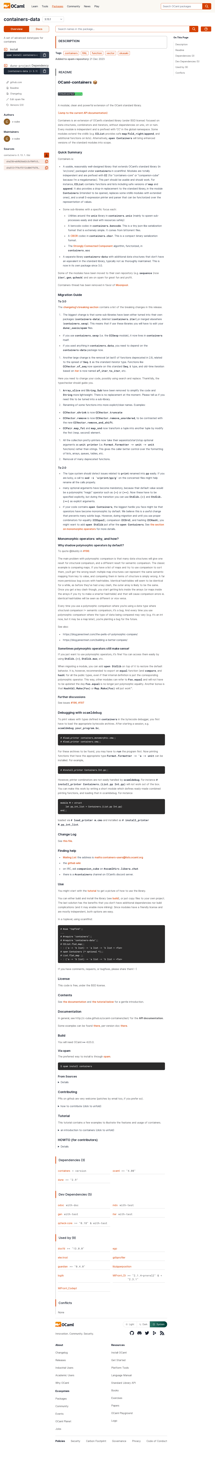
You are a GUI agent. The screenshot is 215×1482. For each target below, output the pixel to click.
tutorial (92, 890)
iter (77, 370)
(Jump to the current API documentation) (83, 112)
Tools (45, 6)
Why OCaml (62, 1382)
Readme (14, 88)
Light (131, 1324)
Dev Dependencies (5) (187, 61)
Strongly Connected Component (93, 246)
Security (75, 1441)
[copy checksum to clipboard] (46, 161)
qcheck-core (65, 1223)
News (87, 6)
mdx (115, 1205)
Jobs (58, 1428)
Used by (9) (181, 67)
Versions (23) (17, 105)
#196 (86, 551)
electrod (63, 1257)
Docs (39, 29)
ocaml (116, 1170)
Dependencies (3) (185, 55)
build (115, 898)
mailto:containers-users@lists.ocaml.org (119, 857)
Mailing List (69, 857)
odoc (61, 1205)
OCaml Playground (122, 1413)
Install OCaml (119, 1352)
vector (111, 53)
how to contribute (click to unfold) (81, 1106)
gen (60, 1214)
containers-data (22, 19)
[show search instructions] (206, 29)
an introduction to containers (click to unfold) (87, 1130)
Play (96, 6)
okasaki (123, 53)
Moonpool (122, 285)
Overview (17, 29)
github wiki (74, 863)
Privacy (136, 1441)
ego (115, 1248)
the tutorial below (103, 1001)
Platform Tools (120, 1367)
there (96, 1025)
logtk (61, 1275)
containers (71, 53)
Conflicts (180, 72)
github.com (16, 82)
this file (67, 841)
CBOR (74, 235)
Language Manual (121, 1375)
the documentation (74, 1001)
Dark (145, 1324)
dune (61, 1179)
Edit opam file (17, 99)
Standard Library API (123, 1382)
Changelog (16, 93)
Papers (115, 1405)
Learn (34, 6)
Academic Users (64, 1375)
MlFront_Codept (67, 1288)
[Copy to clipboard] (44, 55)
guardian (63, 1266)
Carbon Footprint (96, 1441)
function (97, 53)
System (160, 1324)
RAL (84, 53)
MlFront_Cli (119, 1275)
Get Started (118, 1360)
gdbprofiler (119, 1257)
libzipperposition (122, 1266)
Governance (119, 1441)
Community (73, 6)
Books (115, 1390)
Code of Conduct (157, 1441)
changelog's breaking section (81, 307)
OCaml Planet (63, 1421)
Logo (114, 1420)
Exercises (116, 1398)
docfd (61, 1248)
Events (59, 1413)
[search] (206, 6)
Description (181, 44)
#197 (81, 702)
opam (107, 1056)
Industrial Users (64, 1367)
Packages (57, 6)
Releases (60, 1360)
